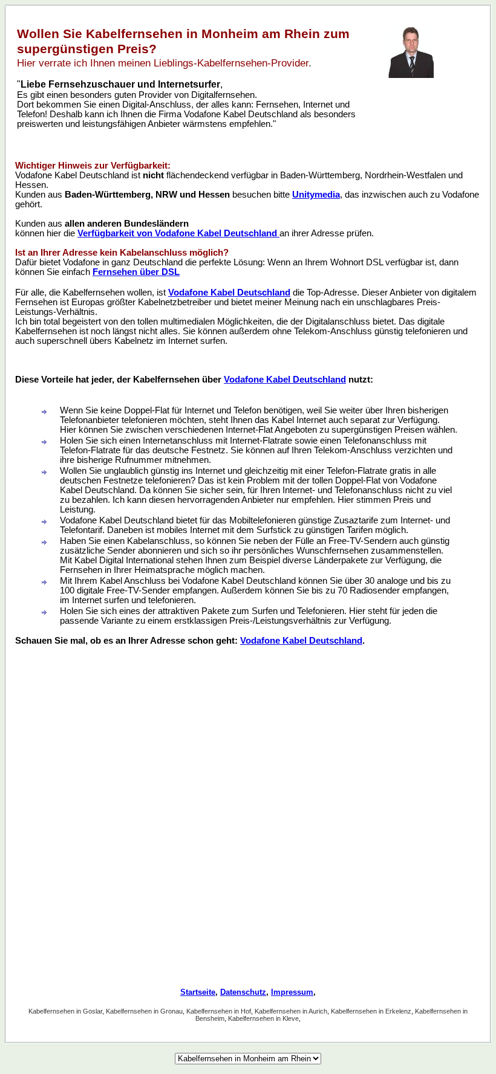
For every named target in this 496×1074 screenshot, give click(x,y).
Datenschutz (243, 992)
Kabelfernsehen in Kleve (263, 1018)
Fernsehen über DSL (136, 272)
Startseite (197, 992)
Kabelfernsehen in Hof (218, 1011)
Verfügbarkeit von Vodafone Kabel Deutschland (178, 233)
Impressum (292, 992)
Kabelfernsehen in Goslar (65, 1011)
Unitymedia (316, 194)
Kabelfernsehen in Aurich (291, 1011)
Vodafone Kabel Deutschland (229, 292)
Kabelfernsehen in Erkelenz (371, 1011)
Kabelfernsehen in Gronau (144, 1011)
